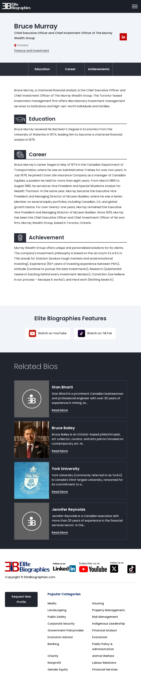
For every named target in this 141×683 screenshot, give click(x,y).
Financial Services (105, 669)
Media (52, 603)
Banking (53, 644)
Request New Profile (21, 599)
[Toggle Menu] (135, 6)
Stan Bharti (62, 387)
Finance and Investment (31, 50)
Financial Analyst (104, 630)
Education (42, 69)
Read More (60, 410)
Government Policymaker (66, 630)
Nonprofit (54, 663)
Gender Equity (58, 669)
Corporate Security (61, 624)
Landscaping (57, 610)
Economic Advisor (60, 637)
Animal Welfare (103, 656)
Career (70, 69)
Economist (99, 637)
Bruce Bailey (63, 427)
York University (65, 468)
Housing (98, 603)
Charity (53, 656)
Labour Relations (104, 663)
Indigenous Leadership (108, 624)
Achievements (98, 69)
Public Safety (57, 617)
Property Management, (108, 610)
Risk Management (105, 617)
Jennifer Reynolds (68, 509)
